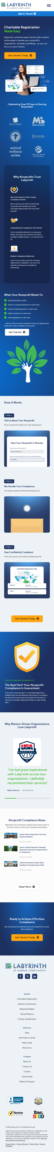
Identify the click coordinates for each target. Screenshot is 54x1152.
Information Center (27, 1038)
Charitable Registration (27, 999)
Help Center (27, 1043)
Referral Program (27, 1082)
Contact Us (27, 1067)
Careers (27, 1072)
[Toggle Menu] (49, 6)
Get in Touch (26, 13)
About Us (27, 1062)
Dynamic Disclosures (27, 1004)
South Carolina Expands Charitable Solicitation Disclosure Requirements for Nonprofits (33, 849)
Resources (27, 1048)
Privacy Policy (10, 1144)
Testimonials (27, 1077)
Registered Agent (27, 1009)
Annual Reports (27, 1014)
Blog (27, 1033)
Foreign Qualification (27, 1019)
